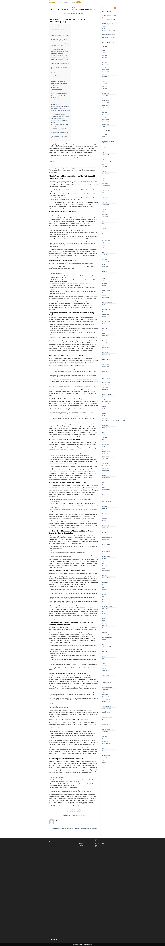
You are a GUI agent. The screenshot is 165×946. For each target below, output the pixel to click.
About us (81, 841)
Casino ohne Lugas (106, 359)
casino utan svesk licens (107, 376)
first (103, 422)
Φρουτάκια (104, 734)
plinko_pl (104, 622)
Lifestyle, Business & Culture (108, 477)
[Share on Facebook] (68, 810)
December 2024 (105, 98)
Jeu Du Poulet (105, 458)
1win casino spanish (106, 161)
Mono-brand (105, 511)
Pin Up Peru (105, 608)
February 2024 (105, 114)
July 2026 (104, 52)
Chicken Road (105, 389)
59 (102, 233)
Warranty (81, 845)
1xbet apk (104, 180)
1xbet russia (105, 211)
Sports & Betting (105, 670)
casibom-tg (104, 342)
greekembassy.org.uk (107, 451)
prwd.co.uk (104, 625)
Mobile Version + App (55, 104)
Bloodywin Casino (106, 321)
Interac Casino (105, 456)
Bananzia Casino (106, 290)
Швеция (104, 762)
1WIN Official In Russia (107, 168)
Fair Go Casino (105, 415)
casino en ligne (105, 347)
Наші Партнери (105, 745)
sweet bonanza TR (106, 680)
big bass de (104, 311)
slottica (103, 661)
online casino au (105, 572)
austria (103, 257)
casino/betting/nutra (106, 384)
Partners (104, 587)
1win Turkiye (105, 171)
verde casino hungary (107, 703)
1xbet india (104, 195)
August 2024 (105, 105)
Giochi (103, 446)
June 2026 (104, 55)
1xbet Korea (105, 197)
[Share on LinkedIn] (79, 810)
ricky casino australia (106, 646)
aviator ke (104, 276)
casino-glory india (106, 382)
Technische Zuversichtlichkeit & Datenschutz (60, 33)
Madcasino (104, 484)
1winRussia (104, 176)
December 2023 (105, 119)
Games (104, 441)
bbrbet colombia (105, 297)
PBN (103, 596)
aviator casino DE (106, 268)
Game (103, 439)
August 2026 (105, 50)
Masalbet (104, 492)
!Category (104, 136)
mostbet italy (105, 532)
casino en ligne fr (106, 352)
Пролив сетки (105, 750)
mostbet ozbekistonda (107, 537)
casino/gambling (105, 387)
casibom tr (104, 340)
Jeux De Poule (105, 463)
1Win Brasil (104, 157)
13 (102, 149)
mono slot (104, 508)
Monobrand (104, 513)
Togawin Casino (105, 692)
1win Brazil (104, 159)
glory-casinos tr (105, 449)
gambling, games (106, 434)
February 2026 (105, 64)
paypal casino (105, 594)
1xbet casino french (106, 192)
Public (103, 627)
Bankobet (104, 292)
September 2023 (105, 124)
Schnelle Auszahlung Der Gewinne (58, 114)
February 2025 (105, 93)
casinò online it (105, 366)
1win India (104, 166)
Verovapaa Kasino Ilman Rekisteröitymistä (107, 711)
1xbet (103, 178)
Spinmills (104, 668)
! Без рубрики (105, 134)
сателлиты (104, 753)
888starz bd (104, 238)
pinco (103, 611)
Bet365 (103, 304)
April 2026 (104, 60)
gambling (104, 432)
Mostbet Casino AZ (106, 525)
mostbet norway (105, 534)
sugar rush (104, 672)
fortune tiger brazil (106, 427)
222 (103, 221)
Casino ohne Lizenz (106, 357)
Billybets (104, 316)
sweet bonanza (105, 677)
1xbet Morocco (105, 204)
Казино (104, 738)
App (103, 252)
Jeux (103, 461)
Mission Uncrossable (106, 501)
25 (102, 230)
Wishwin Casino (105, 724)
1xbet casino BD (105, 190)
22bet (103, 223)
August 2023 (105, 126)
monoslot (104, 520)
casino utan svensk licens (107, 373)
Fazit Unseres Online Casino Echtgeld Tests (60, 43)
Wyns (103, 726)
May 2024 (104, 110)
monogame (104, 518)
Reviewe (104, 642)
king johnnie (104, 475)
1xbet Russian (105, 214)
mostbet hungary (106, 530)
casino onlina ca (105, 361)
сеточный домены (106, 757)
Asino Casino (105, 254)
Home (80, 840)
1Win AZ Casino (105, 154)
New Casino (105, 565)
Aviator (103, 264)
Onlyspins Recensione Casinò (108, 577)
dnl (82, 13)
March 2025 (104, 90)
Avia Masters (105, 259)
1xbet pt (104, 207)
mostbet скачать (106, 544)
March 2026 (104, 62)
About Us (61, 2)
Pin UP (103, 601)
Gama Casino (105, 430)
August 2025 (105, 79)
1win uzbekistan (105, 173)
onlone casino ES (106, 575)
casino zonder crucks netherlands (107, 379)
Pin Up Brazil (105, 603)
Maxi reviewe (105, 494)
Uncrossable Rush (106, 699)
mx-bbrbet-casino (106, 556)
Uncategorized (105, 696)
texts (103, 684)
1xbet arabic (105, 183)
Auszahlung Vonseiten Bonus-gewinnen (59, 49)
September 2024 (105, 102)
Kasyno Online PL (106, 470)
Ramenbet (104, 632)
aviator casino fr (105, 271)
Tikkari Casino (105, 689)
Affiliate (103, 242)
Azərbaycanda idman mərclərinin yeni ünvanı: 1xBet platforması (109, 16)
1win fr (103, 164)
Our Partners (105, 580)
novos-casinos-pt (106, 570)
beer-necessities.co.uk (107, 302)
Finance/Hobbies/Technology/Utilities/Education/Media (113, 420)
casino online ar (105, 364)
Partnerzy (104, 589)
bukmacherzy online (106, 338)
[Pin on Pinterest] (75, 810)
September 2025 (105, 76)
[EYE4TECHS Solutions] (53, 2)
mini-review (104, 496)
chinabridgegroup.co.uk (107, 394)
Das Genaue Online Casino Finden (58, 81)
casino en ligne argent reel (107, 349)
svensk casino (105, 675)
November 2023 (105, 121)
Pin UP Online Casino (107, 606)
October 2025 (105, 74)
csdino (103, 411)
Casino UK (104, 371)
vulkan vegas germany (107, 717)
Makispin (104, 487)
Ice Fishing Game (106, 453)
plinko (103, 615)
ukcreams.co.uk (105, 694)
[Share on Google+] (77, 810)
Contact (73, 2)
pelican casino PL (106, 599)
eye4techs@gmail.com (102, 843)
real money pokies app (107, 634)
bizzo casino (105, 318)
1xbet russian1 (105, 216)
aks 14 (103, 245)
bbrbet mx (104, 299)
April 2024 (104, 112)
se (102, 649)
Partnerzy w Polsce (106, 592)
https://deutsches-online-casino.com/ (76, 227)
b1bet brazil (104, 288)
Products (66, 2)
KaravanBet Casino (106, 465)
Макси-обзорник (106, 743)
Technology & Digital (106, 682)
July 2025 (104, 81)
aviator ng (104, 280)
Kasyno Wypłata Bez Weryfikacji (109, 472)
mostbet (104, 522)
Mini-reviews (105, 499)
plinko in (104, 618)
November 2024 (105, 100)
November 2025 (105, 71)
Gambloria (104, 437)
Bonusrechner (54, 102)
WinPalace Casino (106, 722)
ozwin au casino (105, 582)
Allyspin (104, 247)
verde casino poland (106, 706)
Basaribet (104, 295)
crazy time (104, 399)
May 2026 (104, 57)
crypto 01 (104, 406)
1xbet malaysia (105, 202)
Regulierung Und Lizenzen (56, 89)
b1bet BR (104, 285)
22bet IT (104, 228)
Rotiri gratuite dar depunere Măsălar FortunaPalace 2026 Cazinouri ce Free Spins (108, 30)
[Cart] (115, 2)
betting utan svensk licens (107, 309)
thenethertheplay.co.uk (107, 687)
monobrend (104, 515)
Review (74, 7)
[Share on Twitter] (70, 810)
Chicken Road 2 (105, 391)
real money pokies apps (107, 637)
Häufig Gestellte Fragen (56, 99)
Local (103, 482)
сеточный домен (106, 755)
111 (103, 145)
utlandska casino (106, 701)
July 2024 (104, 107)
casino (103, 345)
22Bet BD (104, 226)
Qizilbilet (104, 630)
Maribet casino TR (106, 489)
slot (103, 653)
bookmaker (104, 330)
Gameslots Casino (106, 444)
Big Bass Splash (105, 314)
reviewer (104, 644)
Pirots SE (104, 613)
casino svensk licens (106, 369)
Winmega (104, 719)
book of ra (104, 326)
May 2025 (104, 86)
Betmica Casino (105, 307)
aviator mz (104, 278)
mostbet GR (105, 527)
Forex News (105, 425)
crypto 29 (104, 408)
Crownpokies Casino (106, 403)
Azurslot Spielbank (55, 87)
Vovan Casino (105, 715)
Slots (103, 656)
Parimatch (104, 584)
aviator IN (104, 273)
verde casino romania (107, 708)
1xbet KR (104, 199)
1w (103, 152)
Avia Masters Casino (106, 261)
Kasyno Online (105, 468)
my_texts (104, 558)
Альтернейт (105, 736)
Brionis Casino (105, 335)
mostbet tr (104, 542)
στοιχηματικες (105, 731)
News (103, 568)
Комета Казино (105, 741)
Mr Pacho (104, 553)
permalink (83, 815)
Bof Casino (104, 323)
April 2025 (104, 88)
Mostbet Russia (105, 539)
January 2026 (105, 67)
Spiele (103, 663)
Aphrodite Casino (106, 249)
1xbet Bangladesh (106, 185)
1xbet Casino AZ (105, 188)
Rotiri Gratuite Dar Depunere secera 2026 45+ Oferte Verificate (108, 25)
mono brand (104, 506)
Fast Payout (105, 418)
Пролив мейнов (105, 748)
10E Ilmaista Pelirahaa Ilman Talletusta (108, 142)
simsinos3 (104, 651)
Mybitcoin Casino (106, 561)
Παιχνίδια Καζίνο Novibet (107, 729)
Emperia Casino (105, 413)
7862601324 (100, 840)
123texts (104, 147)
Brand (103, 333)
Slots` (103, 658)
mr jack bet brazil (106, 551)
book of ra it (104, 328)
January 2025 (105, 95)
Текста (103, 760)
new (103, 563)
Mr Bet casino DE (106, 549)
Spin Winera (105, 665)
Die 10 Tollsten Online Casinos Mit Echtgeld (60, 78)
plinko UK (104, 620)
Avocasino (104, 283)
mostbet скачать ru (106, 546)
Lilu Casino (104, 480)
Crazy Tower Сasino (106, 401)
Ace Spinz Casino (106, 240)
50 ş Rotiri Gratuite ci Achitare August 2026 (108, 20)
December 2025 (105, 69)
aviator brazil (105, 266)
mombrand (104, 503)
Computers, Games (106, 396)
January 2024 (105, 117)
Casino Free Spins (106, 354)
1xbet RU (104, 209)
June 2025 (104, 83)
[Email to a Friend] (72, 810)
